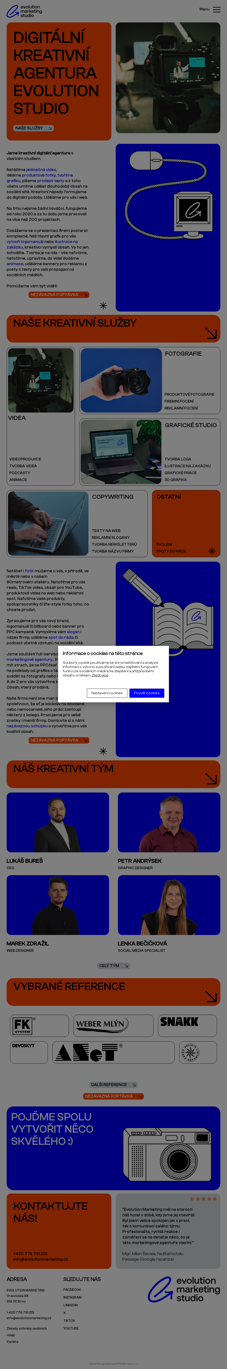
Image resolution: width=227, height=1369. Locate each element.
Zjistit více (100, 675)
